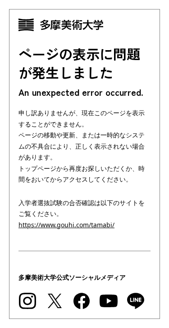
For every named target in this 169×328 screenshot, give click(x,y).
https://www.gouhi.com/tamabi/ (66, 224)
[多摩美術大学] (84, 25)
